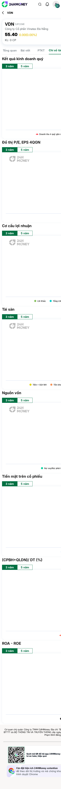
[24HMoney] (14, 4)
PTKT (41, 50)
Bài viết (25, 50)
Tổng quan (10, 50)
